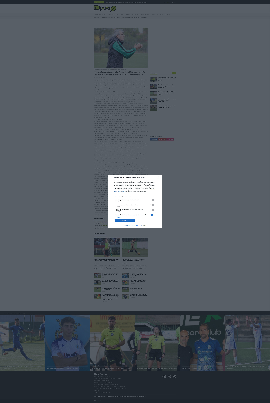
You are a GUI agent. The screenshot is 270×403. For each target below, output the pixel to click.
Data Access (135, 225)
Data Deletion (127, 225)
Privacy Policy (143, 225)
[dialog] (135, 201)
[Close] (159, 177)
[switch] (152, 200)
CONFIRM (124, 220)
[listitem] (135, 197)
